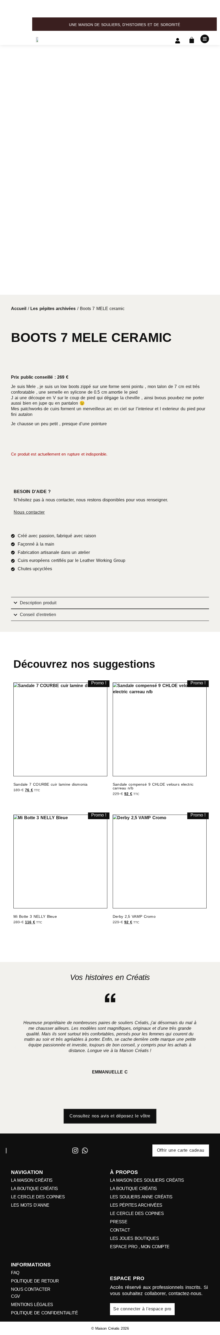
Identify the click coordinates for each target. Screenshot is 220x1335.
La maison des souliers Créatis (147, 1180)
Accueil (18, 308)
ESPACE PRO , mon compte (140, 1247)
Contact (120, 1230)
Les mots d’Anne (30, 1205)
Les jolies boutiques (134, 1238)
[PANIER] (191, 40)
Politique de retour (35, 1281)
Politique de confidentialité (44, 1313)
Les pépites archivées (53, 308)
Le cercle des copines (38, 1197)
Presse (118, 1222)
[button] (15, 1047)
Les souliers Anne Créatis (141, 1197)
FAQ (15, 1273)
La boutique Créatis (34, 1189)
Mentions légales (32, 1305)
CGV (15, 1296)
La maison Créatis (32, 1180)
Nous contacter (30, 1289)
